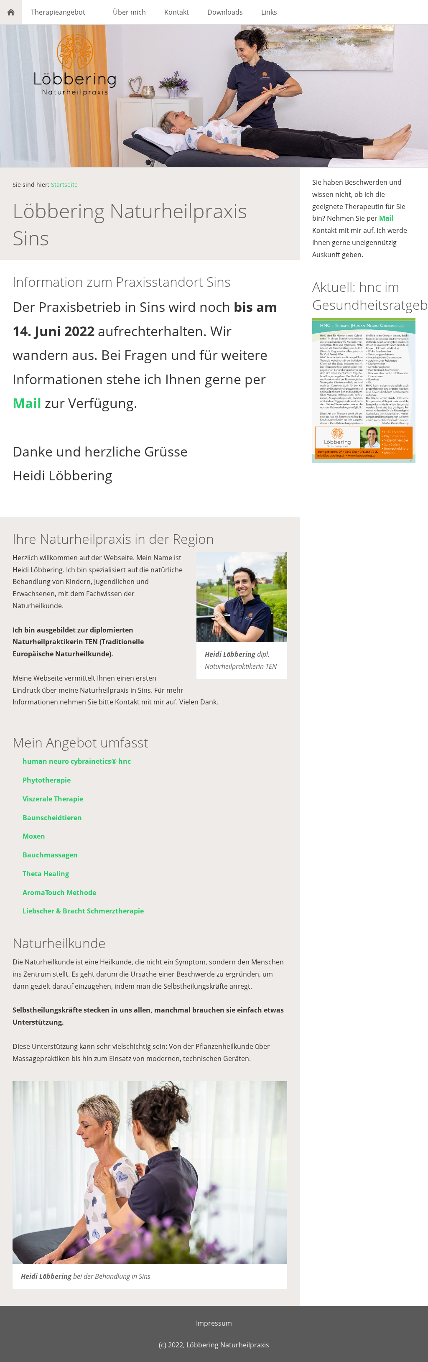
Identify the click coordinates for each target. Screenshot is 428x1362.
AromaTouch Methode (59, 892)
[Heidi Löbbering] (241, 597)
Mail (27, 403)
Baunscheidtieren (52, 817)
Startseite (64, 185)
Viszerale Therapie (53, 798)
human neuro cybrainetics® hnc (77, 761)
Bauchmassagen (50, 855)
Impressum (214, 1323)
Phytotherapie (47, 780)
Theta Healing (46, 873)
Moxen (34, 836)
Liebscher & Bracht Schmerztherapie (83, 911)
